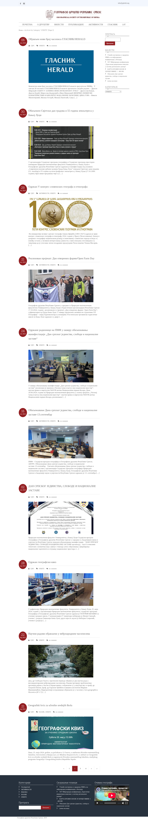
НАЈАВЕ (42, 712)
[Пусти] (97, 803)
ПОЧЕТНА (27, 24)
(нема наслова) (112, 81)
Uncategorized (25, 787)
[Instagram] (24, 4)
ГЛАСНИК (113, 24)
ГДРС (32, 46)
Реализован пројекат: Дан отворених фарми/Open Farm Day (61, 258)
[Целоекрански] (126, 803)
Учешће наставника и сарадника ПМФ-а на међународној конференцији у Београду (117, 57)
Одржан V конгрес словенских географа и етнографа (58, 186)
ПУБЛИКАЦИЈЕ (76, 24)
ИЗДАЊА (24, 792)
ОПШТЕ (42, 46)
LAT (124, 24)
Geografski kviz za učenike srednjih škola (50, 705)
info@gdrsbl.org (123, 3)
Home (21, 30)
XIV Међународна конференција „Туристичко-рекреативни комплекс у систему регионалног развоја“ (117, 64)
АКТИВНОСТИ (96, 24)
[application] (112, 795)
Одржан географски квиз (42, 562)
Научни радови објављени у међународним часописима (59, 633)
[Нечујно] (123, 803)
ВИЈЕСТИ (59, 24)
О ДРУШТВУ (43, 24)
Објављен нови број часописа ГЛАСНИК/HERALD (57, 39)
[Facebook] (20, 4)
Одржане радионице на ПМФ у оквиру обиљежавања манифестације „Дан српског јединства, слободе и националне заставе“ (63, 334)
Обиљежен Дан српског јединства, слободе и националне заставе (116, 76)
